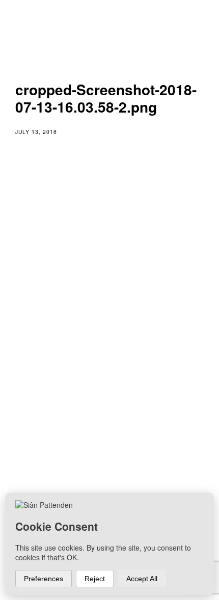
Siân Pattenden (68, 439)
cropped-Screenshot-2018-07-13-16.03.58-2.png (106, 346)
